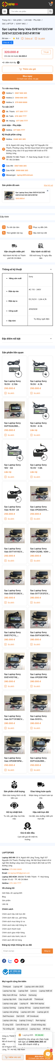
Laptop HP (17, 986)
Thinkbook (38, 999)
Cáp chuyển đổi (25, 999)
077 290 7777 (22, 121)
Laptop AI (24, 1003)
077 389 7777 (22, 111)
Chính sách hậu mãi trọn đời (13, 914)
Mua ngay (27, 77)
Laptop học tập (9, 991)
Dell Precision (8, 1016)
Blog (4, 897)
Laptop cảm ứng (10, 1020)
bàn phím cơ (22, 1029)
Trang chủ (6, 20)
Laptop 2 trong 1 (26, 1020)
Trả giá (46, 52)
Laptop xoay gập (10, 1003)
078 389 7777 (20, 116)
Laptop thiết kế (45, 991)
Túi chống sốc (8, 1029)
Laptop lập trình (9, 999)
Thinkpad (7, 986)
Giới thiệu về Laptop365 (12, 893)
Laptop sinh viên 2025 (34, 986)
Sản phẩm (17, 20)
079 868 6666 (21, 102)
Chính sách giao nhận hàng (13, 932)
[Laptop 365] (10, 4)
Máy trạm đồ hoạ (10, 995)
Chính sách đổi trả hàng (12, 940)
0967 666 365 (21, 93)
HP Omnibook (32, 1016)
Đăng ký (47, 951)
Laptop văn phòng (10, 1012)
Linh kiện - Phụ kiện (32, 20)
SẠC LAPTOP (7, 24)
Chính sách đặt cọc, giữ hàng (14, 918)
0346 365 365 (19, 139)
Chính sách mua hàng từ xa (13, 921)
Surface (23, 995)
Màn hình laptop (37, 1003)
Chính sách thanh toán (11, 929)
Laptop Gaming (9, 1008)
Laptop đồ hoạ (24, 1008)
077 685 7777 (19, 130)
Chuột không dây (38, 1024)
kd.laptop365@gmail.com (19, 873)
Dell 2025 (20, 1016)
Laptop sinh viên (28, 1012)
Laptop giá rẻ (42, 1012)
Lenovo (33, 991)
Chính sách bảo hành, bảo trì (14, 936)
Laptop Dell (23, 991)
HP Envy (46, 1029)
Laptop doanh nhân (41, 1008)
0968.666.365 (36, 1041)
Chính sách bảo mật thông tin (14, 925)
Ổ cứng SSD (8, 1024)
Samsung (32, 995)
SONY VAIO (21, 24)
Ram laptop (40, 1020)
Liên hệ (5, 904)
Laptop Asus (35, 1029)
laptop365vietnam (25, 175)
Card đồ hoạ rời (22, 1024)
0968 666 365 (21, 98)
